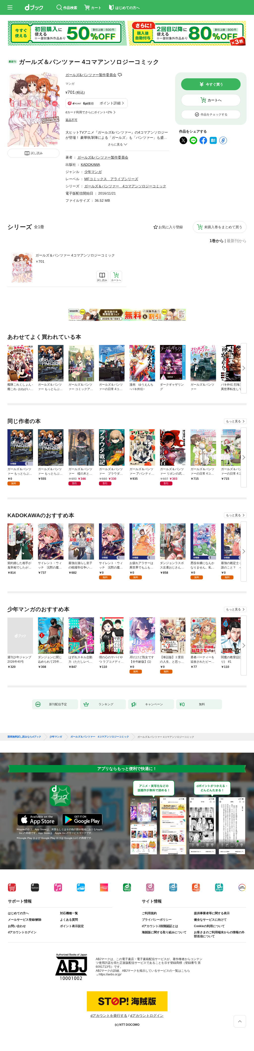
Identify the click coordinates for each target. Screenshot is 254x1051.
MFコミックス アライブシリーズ (111, 179)
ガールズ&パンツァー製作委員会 (90, 75)
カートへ (215, 100)
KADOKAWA (90, 165)
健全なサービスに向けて (210, 919)
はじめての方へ (18, 913)
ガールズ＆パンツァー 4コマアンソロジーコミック (75, 255)
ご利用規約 (149, 913)
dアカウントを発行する (109, 1016)
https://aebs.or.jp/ (110, 974)
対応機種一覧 (69, 913)
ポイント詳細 (110, 103)
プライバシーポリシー (157, 919)
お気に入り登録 (171, 227)
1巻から (217, 241)
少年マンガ (93, 172)
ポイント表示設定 (72, 926)
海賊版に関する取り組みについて (164, 932)
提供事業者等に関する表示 (212, 913)
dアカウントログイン (22, 932)
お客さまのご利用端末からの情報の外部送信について (219, 934)
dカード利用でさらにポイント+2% (88, 112)
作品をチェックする (214, 114)
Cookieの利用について (209, 926)
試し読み (37, 153)
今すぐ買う (214, 84)
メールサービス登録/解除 (24, 919)
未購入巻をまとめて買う (223, 227)
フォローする (119, 74)
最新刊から (237, 241)
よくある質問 (69, 919)
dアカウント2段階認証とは (160, 926)
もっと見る (233, 421)
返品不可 (71, 120)
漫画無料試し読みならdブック (24, 737)
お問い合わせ (17, 926)
